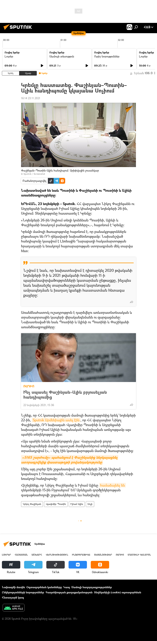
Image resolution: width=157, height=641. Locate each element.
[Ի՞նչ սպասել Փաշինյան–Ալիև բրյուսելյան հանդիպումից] (78, 357)
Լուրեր (9, 56)
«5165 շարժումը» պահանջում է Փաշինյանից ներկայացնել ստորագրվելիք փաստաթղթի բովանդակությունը (69, 460)
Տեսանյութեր (103, 554)
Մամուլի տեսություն (61, 56)
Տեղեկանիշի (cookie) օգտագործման (117, 592)
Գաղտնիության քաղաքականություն (69, 592)
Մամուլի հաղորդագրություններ (91, 587)
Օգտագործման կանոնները (44, 587)
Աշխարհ (37, 554)
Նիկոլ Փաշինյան (32, 504)
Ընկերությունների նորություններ (23, 592)
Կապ (66, 587)
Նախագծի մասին (13, 587)
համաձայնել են (112, 485)
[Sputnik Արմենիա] (19, 30)
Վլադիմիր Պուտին (56, 504)
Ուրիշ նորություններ (106, 56)
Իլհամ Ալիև (76, 504)
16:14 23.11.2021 (30, 98)
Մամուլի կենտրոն (139, 554)
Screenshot (39, 173)
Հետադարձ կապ (13, 597)
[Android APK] (14, 608)
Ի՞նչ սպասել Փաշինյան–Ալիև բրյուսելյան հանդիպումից (65, 395)
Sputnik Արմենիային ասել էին (56, 420)
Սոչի (89, 504)
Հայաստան (21, 554)
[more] (131, 302)
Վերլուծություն (57, 554)
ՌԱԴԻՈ (28, 386)
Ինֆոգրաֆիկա (81, 554)
